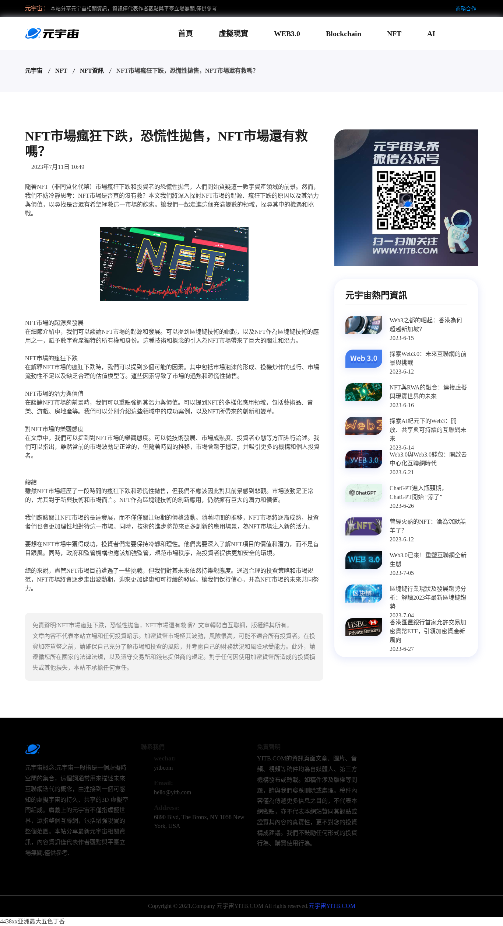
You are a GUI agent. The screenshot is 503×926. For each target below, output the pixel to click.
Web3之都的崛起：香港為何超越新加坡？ (426, 324)
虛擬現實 (233, 34)
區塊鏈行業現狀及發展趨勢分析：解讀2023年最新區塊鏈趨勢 (428, 598)
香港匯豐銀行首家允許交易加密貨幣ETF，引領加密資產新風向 (428, 631)
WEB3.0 (287, 34)
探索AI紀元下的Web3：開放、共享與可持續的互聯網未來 (428, 430)
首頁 (185, 34)
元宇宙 (34, 70)
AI (431, 34)
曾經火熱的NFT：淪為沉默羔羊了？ (428, 526)
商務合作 (465, 8)
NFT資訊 (92, 70)
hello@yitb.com (172, 792)
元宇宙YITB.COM (332, 906)
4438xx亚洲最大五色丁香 (32, 921)
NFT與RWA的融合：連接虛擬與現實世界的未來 (428, 391)
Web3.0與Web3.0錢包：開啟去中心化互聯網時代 (428, 459)
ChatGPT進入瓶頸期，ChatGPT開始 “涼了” (418, 492)
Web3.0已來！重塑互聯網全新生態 (428, 559)
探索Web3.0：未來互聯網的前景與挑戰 (428, 358)
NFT (394, 34)
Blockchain (343, 34)
